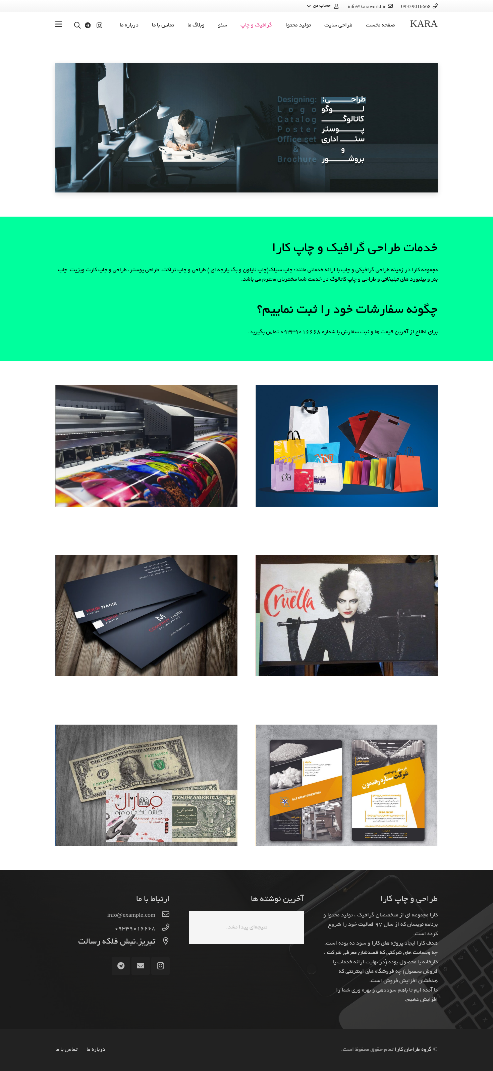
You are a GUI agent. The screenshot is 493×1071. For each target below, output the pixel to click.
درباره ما (96, 1050)
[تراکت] (146, 785)
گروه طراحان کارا (413, 1050)
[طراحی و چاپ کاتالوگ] (347, 785)
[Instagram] (99, 25)
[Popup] (58, 25)
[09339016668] (162, 929)
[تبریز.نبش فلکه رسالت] (162, 942)
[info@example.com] (162, 915)
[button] (323, 6)
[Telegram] (88, 25)
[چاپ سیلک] (347, 446)
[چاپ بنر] (146, 446)
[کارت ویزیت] (146, 615)
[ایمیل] (140, 966)
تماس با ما (66, 1050)
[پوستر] (347, 615)
